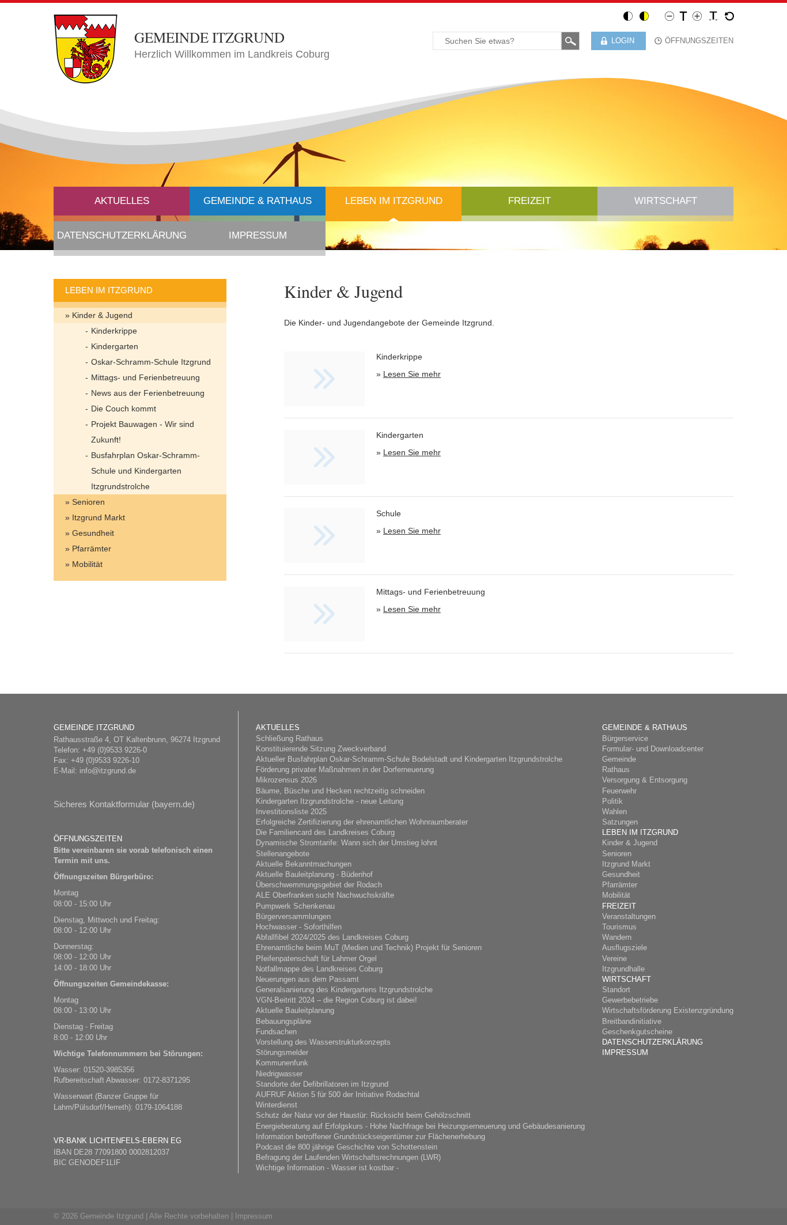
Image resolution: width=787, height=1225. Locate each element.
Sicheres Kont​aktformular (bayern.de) (124, 804)
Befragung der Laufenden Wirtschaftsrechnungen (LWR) (348, 1157)
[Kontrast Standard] (628, 15)
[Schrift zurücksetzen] (729, 15)
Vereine (614, 958)
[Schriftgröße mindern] (669, 15)
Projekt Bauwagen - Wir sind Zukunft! (142, 431)
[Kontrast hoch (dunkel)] (644, 15)
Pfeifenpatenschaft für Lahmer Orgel (316, 958)
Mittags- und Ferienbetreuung (145, 377)
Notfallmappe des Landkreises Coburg (319, 969)
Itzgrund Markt (98, 517)
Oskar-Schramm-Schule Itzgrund (151, 361)
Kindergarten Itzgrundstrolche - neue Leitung (329, 801)
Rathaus (616, 769)
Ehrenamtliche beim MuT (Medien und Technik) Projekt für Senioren (369, 947)
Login (622, 40)
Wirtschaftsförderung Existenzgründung (667, 1010)
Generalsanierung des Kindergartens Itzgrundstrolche (344, 989)
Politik (612, 801)
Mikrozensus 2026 (286, 780)
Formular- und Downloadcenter (652, 748)
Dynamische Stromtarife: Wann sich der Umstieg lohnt (346, 842)
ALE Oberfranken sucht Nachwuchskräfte (325, 895)
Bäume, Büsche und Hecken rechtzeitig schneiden (340, 791)
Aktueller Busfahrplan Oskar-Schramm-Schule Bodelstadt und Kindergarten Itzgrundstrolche (409, 759)
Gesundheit (93, 533)
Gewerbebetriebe (630, 1000)
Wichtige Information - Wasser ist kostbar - (327, 1167)
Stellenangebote (282, 853)
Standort (616, 989)
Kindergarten (114, 346)
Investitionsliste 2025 (291, 811)
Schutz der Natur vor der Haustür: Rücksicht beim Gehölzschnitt (363, 1115)
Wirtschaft (665, 200)
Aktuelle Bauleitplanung (295, 1010)
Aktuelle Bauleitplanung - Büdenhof (314, 874)
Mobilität (87, 564)
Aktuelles (121, 200)
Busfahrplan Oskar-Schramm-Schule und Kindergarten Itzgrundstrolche (145, 471)
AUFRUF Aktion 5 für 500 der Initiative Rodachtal (337, 1094)
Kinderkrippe (114, 330)
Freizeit (529, 200)
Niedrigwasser (279, 1073)
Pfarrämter (91, 548)
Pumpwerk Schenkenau (295, 906)
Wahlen (614, 811)
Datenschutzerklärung (122, 235)
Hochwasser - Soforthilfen (299, 926)
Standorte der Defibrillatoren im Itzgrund (322, 1084)
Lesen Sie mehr (412, 374)
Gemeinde (619, 759)
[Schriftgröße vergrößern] (697, 15)
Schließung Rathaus (289, 738)
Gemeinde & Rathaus (257, 200)
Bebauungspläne (283, 1021)
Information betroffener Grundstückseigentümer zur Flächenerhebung (370, 1136)
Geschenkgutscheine (637, 1031)
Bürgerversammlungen (293, 916)
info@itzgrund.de (108, 770)
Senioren (88, 501)
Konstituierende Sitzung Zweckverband (321, 748)
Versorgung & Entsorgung (644, 780)
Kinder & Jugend (102, 315)
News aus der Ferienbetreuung (148, 393)
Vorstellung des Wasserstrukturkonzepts (323, 1042)
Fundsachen (276, 1031)
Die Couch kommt (123, 408)
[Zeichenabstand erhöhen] (713, 15)
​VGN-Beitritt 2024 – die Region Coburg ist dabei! (336, 1000)
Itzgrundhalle (623, 969)
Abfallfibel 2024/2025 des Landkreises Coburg (332, 937)
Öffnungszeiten (699, 40)
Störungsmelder (282, 1052)
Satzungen (620, 822)
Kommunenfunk (282, 1062)
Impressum (258, 235)
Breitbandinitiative (631, 1021)
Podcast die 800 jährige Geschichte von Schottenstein (346, 1147)
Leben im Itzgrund (393, 200)
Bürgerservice (625, 738)
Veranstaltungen (629, 916)
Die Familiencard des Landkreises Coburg (325, 832)
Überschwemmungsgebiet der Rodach (319, 884)
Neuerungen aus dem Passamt (307, 979)
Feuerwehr (619, 791)
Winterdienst (276, 1105)
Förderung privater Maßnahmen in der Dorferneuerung (345, 769)
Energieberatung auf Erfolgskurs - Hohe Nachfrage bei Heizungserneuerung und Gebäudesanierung (420, 1126)
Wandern (616, 937)
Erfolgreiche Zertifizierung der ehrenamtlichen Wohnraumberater (362, 822)
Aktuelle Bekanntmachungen (303, 864)
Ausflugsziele (624, 947)
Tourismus (619, 926)
